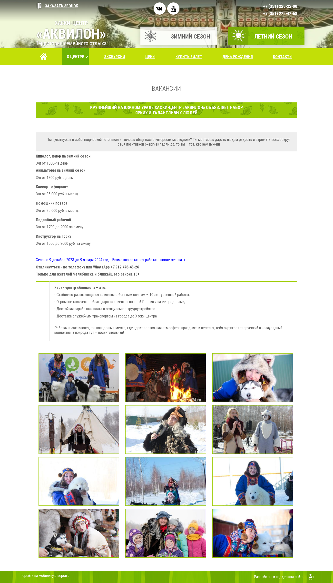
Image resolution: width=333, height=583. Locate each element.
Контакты (282, 56)
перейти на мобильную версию (45, 575)
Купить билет (189, 56)
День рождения (237, 56)
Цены (150, 56)
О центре (78, 56)
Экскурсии (114, 56)
